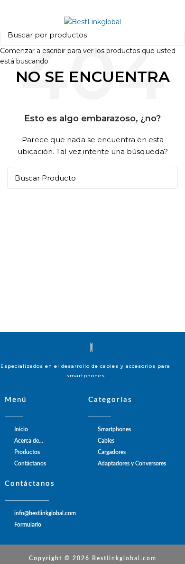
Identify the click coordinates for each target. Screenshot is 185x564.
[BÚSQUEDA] (172, 34)
